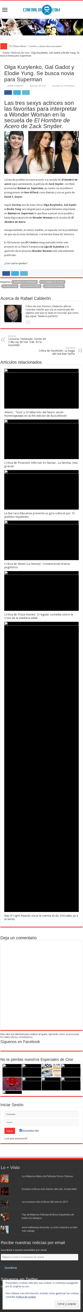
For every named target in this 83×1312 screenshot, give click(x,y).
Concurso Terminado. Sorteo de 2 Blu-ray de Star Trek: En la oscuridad (27, 341)
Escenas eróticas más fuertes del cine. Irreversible (49, 1189)
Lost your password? (16, 1138)
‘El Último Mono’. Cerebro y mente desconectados (35, 46)
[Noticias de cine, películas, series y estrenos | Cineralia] (41, 9)
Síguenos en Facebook (20, 1041)
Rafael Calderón (15, 86)
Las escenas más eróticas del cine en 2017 (45, 1201)
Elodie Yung (10, 286)
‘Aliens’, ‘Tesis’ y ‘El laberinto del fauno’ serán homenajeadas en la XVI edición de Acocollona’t (35, 413)
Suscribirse (11, 1267)
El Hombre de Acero (53, 282)
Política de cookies (26, 1297)
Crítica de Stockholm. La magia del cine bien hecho (57, 351)
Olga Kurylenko (31, 286)
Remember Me (30, 1130)
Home (5, 52)
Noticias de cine (20, 52)
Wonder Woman (54, 286)
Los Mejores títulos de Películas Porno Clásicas (47, 1176)
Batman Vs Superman (25, 282)
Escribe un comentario (64, 86)
